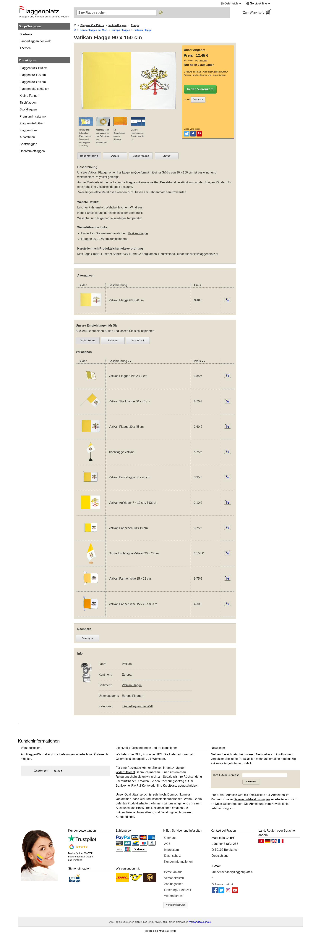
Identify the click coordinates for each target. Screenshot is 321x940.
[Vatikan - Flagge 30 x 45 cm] (91, 436)
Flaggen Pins (28, 130)
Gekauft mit (138, 340)
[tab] (89, 155)
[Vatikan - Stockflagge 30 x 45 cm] (91, 411)
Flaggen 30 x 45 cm (33, 81)
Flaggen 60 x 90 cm (33, 74)
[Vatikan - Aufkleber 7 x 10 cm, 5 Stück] (91, 513)
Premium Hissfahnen (33, 116)
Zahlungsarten (173, 884)
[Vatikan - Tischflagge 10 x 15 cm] (91, 462)
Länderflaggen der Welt (35, 41)
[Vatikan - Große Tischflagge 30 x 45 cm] (91, 563)
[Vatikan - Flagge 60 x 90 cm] (91, 310)
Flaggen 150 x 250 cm (34, 88)
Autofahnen (27, 137)
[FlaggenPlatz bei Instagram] (228, 892)
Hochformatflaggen (32, 151)
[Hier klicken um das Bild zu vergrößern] (129, 114)
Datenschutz (172, 855)
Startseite (26, 34)
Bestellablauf (172, 872)
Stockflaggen (28, 109)
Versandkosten (174, 878)
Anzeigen (87, 638)
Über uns (170, 837)
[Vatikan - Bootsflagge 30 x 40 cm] (91, 487)
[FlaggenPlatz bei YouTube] (235, 892)
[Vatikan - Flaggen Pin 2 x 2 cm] (91, 386)
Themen (25, 48)
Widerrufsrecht (173, 895)
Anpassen (198, 99)
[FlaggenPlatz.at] (44, 12)
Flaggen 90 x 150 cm (33, 68)
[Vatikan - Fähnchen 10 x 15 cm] (91, 538)
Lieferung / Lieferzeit (177, 889)
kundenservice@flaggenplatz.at (197, 254)
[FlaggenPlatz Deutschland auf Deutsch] (267, 842)
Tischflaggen (28, 102)
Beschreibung (89, 155)
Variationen (87, 340)
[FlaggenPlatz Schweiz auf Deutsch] (261, 842)
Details (115, 155)
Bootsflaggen (28, 144)
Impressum (171, 849)
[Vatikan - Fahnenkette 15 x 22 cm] (91, 589)
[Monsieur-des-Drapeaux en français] (280, 842)
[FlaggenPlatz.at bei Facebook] (215, 892)
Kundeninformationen (178, 861)
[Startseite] (75, 25)
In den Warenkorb (200, 89)
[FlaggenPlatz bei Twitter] (221, 892)
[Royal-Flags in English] (274, 842)
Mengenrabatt (140, 155)
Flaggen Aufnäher (31, 123)
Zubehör (113, 340)
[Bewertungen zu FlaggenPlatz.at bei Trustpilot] (82, 841)
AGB (167, 843)
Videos (167, 155)
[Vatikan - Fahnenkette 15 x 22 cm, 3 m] (91, 614)
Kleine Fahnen (29, 95)
